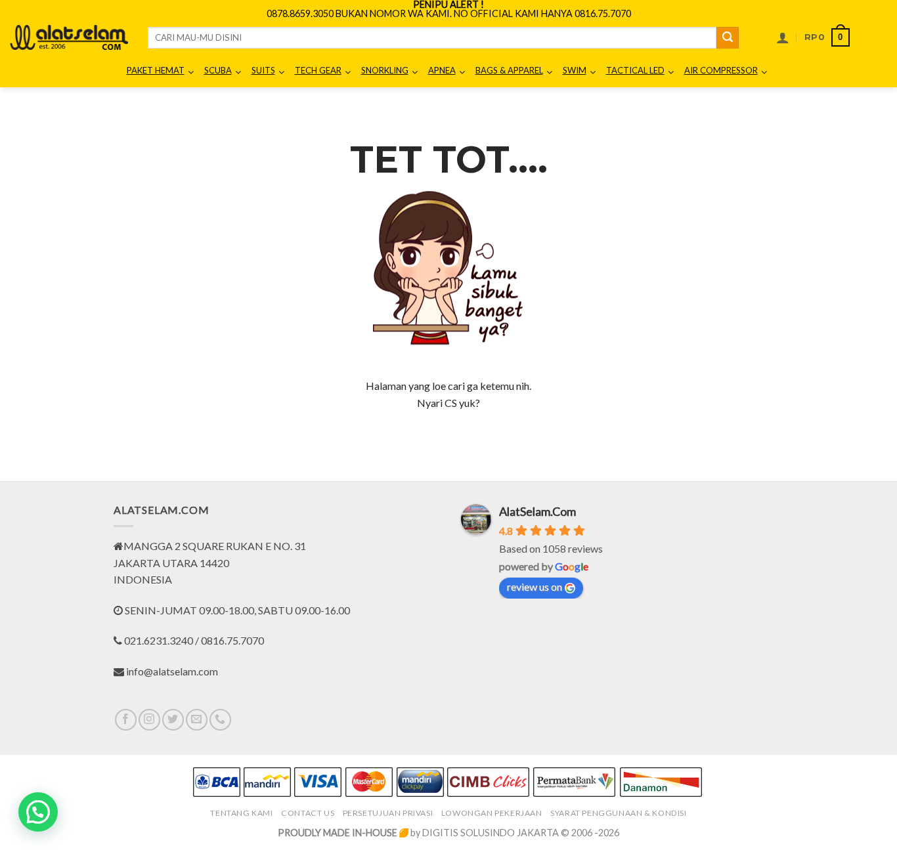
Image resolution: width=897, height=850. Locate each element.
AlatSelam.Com (537, 511)
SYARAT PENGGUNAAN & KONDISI (618, 813)
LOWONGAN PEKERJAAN (491, 813)
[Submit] (727, 38)
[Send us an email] (197, 720)
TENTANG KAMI (241, 813)
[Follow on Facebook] (126, 720)
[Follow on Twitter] (173, 720)
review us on (534, 586)
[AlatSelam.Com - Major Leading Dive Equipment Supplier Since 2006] (69, 37)
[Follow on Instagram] (149, 720)
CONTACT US (307, 813)
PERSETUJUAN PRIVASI (388, 813)
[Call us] (220, 720)
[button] (782, 37)
